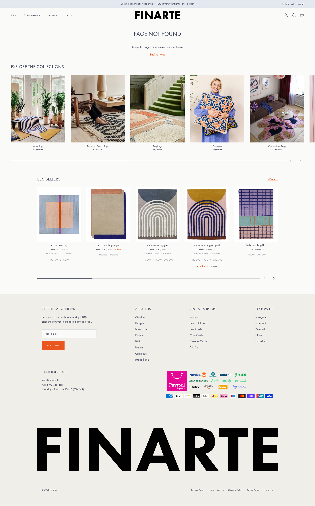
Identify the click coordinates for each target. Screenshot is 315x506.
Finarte (53, 489)
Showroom (141, 329)
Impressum (268, 489)
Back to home (157, 54)
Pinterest (260, 329)
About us (54, 15)
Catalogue (141, 353)
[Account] (285, 15)
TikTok (258, 335)
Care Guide (196, 335)
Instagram (261, 317)
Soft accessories (33, 15)
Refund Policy (253, 489)
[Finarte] (157, 15)
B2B (137, 341)
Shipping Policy (235, 489)
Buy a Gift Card (198, 323)
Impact (69, 15)
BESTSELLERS (48, 179)
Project (139, 335)
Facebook (260, 323)
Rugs (13, 15)
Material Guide (198, 341)
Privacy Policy (197, 489)
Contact (194, 317)
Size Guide (196, 329)
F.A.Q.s (194, 347)
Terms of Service (216, 489)
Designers (141, 323)
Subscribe (53, 345)
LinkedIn (260, 341)
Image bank (142, 359)
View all (273, 179)
